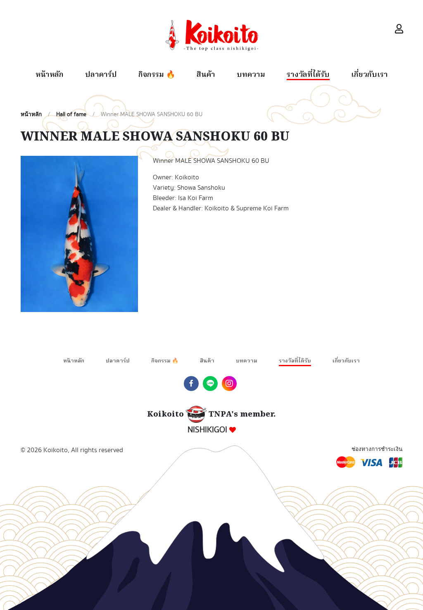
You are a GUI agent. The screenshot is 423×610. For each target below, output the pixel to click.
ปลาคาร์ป (101, 75)
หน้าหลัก (50, 75)
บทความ (251, 75)
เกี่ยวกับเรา (369, 75)
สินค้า (206, 75)
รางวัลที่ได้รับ (308, 75)
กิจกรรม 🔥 (156, 75)
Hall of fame (71, 114)
